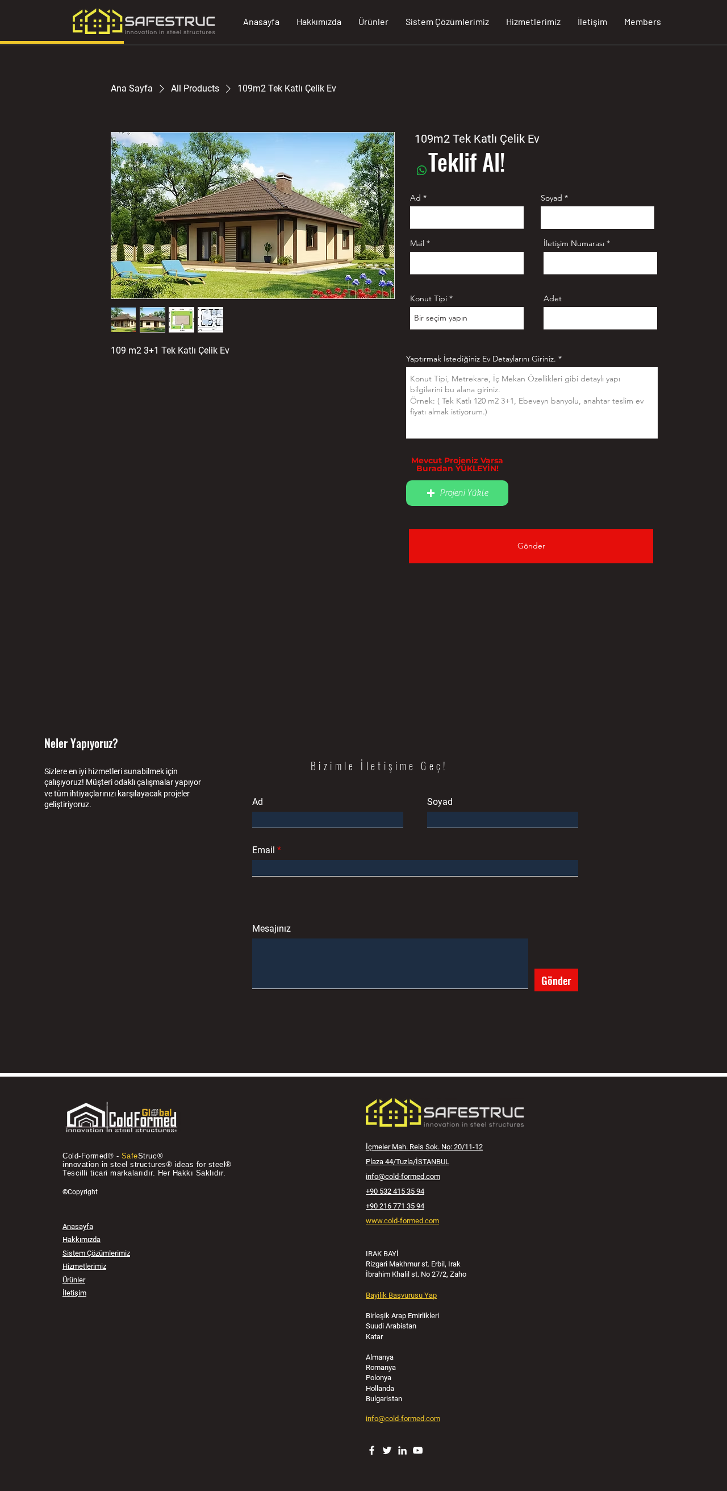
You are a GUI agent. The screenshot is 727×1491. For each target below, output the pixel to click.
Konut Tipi (428, 298)
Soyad (551, 198)
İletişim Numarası (574, 243)
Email (263, 850)
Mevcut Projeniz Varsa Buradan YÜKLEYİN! (457, 464)
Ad (415, 198)
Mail (417, 243)
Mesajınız (271, 928)
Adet (553, 298)
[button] (457, 493)
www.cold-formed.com (402, 1220)
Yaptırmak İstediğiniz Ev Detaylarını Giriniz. (481, 359)
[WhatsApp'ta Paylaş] (422, 170)
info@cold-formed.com (403, 1176)
